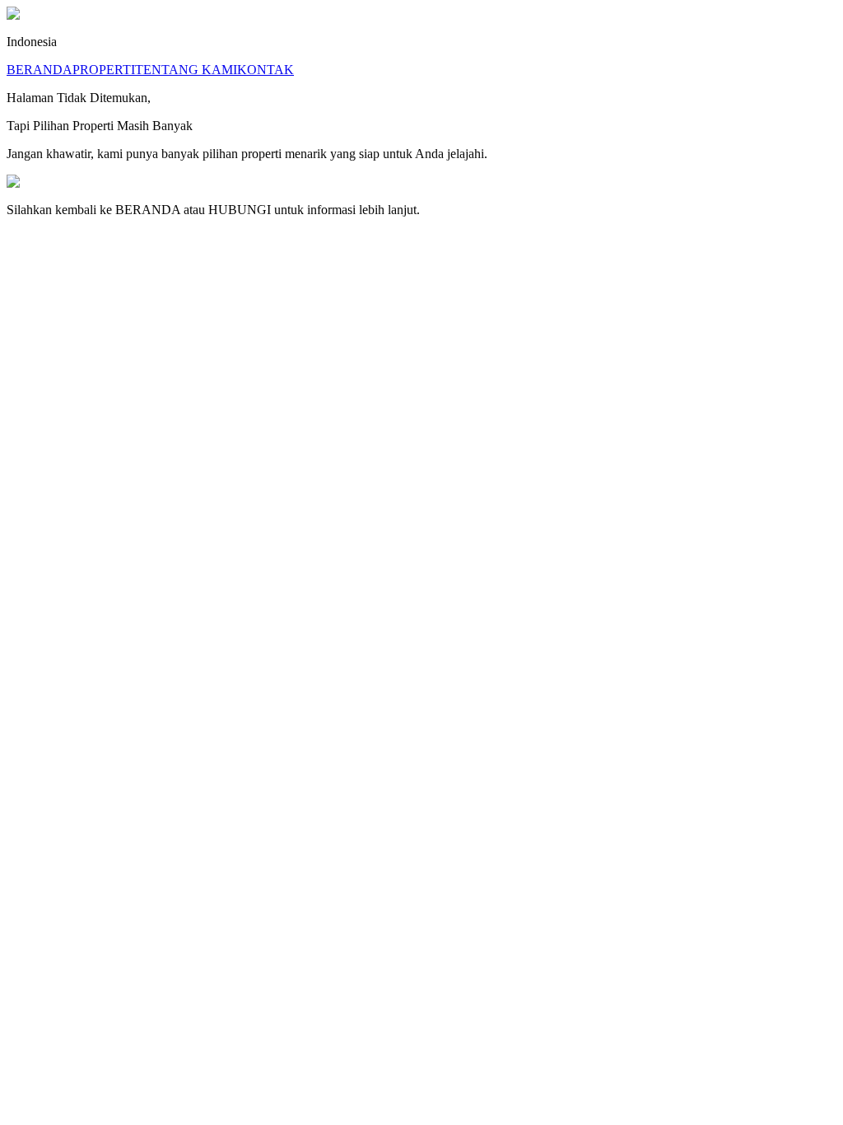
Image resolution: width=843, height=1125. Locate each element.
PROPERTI (103, 70)
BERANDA (39, 70)
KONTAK (265, 70)
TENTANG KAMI (186, 70)
